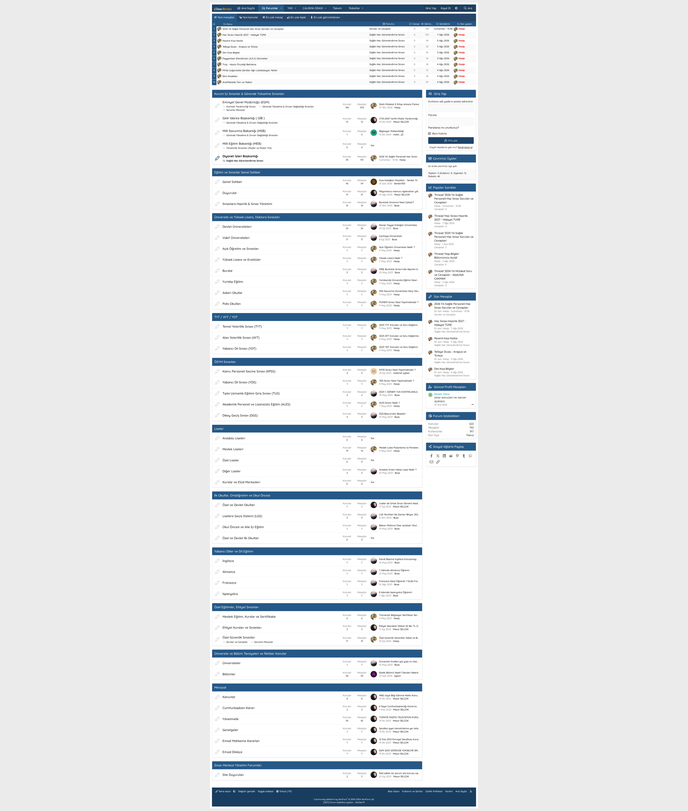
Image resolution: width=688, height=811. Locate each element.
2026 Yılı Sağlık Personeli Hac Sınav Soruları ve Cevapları (253, 28)
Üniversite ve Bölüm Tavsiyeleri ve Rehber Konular (250, 653)
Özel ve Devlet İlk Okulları (241, 538)
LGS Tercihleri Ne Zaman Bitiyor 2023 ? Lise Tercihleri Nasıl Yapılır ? (415, 514)
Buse (396, 205)
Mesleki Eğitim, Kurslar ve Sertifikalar (249, 616)
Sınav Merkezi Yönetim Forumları (238, 765)
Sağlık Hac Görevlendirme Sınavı (387, 34)
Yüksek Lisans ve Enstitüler (242, 259)
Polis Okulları (232, 304)
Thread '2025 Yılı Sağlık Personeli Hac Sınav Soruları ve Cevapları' (454, 236)
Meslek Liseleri (233, 449)
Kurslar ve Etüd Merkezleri (241, 482)
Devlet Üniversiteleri (237, 226)
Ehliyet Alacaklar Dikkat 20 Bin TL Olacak (401, 626)
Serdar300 (399, 183)
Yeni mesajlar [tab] (226, 17)
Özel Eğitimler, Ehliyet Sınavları (236, 607)
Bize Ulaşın (394, 791)
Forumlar (272, 8)
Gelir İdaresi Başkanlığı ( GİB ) (244, 118)
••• (473, 404)
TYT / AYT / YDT (226, 317)
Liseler (219, 429)
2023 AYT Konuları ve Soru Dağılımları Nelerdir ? (405, 335)
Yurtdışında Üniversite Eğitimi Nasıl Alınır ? (402, 280)
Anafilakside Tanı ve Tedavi (237, 82)
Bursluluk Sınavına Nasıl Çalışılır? (396, 202)
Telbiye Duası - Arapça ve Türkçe (240, 46)
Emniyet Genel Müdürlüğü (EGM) (246, 102)
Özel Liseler (231, 460)
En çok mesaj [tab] (274, 17)
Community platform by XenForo (344, 799)
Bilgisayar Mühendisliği (391, 131)
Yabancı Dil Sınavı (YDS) (239, 382)
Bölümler (229, 674)
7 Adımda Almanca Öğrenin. (394, 570)
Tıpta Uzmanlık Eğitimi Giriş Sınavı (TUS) (251, 393)
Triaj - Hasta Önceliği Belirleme (239, 64)
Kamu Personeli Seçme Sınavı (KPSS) (249, 371)
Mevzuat (220, 687)
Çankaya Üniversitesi (390, 236)
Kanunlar (229, 697)
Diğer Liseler (232, 471)
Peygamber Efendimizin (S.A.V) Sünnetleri (245, 58)
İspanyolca (230, 594)
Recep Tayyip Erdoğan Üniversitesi (398, 225)
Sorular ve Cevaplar (380, 28)
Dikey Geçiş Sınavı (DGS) (240, 415)
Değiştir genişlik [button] (246, 791)
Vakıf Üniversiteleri (236, 238)
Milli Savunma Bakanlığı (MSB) (244, 131)
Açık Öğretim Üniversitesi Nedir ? (397, 247)
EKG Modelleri (230, 76)
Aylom (397, 675)
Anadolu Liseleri (234, 438)
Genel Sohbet (232, 182)
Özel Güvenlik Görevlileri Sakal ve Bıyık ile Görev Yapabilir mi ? (412, 637)
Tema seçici (225, 791)
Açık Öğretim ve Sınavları (241, 248)
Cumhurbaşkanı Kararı (239, 708)
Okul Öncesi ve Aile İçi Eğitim (243, 527)
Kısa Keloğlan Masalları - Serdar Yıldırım (401, 180)
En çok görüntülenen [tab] (326, 17)
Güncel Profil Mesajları (450, 387)
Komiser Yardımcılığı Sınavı (241, 106)
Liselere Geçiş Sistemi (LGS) (242, 516)
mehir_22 (398, 134)
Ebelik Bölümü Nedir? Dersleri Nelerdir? (400, 672)
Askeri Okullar (232, 293)
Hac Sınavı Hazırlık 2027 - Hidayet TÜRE (244, 34)
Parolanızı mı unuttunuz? (443, 127)
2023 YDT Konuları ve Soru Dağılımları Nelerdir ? (405, 347)
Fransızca (229, 583)
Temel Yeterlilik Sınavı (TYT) (242, 326)
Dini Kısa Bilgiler (231, 52)
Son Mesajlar (443, 297)
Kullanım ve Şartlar (412, 791)
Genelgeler (230, 730)
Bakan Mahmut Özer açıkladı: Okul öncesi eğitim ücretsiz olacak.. (414, 525)
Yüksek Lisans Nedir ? (390, 258)
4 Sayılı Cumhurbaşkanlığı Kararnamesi (400, 706)
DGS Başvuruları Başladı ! (392, 413)
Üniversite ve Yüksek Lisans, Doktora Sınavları (247, 217)
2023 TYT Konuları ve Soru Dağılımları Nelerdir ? (405, 324)
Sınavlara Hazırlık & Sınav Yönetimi (247, 204)
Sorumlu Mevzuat (235, 109)
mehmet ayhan (401, 373)
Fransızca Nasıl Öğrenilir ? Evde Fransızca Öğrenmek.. (408, 581)
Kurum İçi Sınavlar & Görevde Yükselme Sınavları (249, 94)
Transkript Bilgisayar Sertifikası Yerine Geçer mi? (405, 615)
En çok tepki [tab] (298, 17)
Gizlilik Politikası (434, 791)
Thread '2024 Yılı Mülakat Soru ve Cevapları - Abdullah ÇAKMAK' (453, 274)
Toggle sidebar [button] (266, 791)
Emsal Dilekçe (232, 752)
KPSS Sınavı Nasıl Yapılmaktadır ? (397, 369)
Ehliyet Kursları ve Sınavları (242, 627)
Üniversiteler (232, 663)
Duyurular (230, 193)
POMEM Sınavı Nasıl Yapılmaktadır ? (398, 302)
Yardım (449, 791)
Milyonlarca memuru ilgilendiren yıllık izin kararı (405, 191)
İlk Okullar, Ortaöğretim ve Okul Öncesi (242, 495)
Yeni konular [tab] (250, 17)
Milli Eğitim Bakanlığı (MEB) (242, 143)
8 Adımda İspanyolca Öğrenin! (395, 592)
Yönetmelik (230, 719)
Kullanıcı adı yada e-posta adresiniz (450, 101)
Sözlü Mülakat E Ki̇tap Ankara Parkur (399, 104)
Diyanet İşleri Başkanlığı (240, 156)
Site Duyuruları (233, 775)
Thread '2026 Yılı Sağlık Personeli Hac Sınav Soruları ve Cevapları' (454, 198)
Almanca (229, 572)
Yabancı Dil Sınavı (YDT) (239, 348)
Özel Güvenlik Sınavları (239, 637)
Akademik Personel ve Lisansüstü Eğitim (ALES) (256, 404)
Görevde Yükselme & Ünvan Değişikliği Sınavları (288, 106)
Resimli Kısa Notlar (233, 40)
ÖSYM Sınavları (225, 362)
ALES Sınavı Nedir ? (389, 402)
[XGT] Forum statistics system (344, 802)
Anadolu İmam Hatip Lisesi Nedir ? (397, 469)
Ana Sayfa (248, 8)
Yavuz (470, 435)
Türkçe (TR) (285, 791)
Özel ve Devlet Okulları (239, 505)
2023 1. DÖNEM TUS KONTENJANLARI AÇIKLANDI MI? (407, 391)
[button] (281, 8)
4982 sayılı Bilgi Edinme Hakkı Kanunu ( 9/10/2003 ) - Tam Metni (414, 695)
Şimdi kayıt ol (465, 147)
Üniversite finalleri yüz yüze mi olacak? (400, 661)
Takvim (337, 8)
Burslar (228, 271)
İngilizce (228, 561)
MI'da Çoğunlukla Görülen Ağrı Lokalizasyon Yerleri (250, 70)
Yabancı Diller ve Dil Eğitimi (233, 551)
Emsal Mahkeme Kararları (241, 741)
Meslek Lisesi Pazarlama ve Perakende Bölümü (404, 447)
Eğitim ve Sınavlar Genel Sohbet (237, 172)
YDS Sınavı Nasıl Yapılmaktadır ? (396, 380)
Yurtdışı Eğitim (233, 281)
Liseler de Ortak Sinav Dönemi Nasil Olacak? (403, 503)
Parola (432, 115)
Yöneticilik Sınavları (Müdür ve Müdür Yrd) (249, 147)
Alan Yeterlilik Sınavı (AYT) (241, 337)
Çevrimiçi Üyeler (445, 158)
